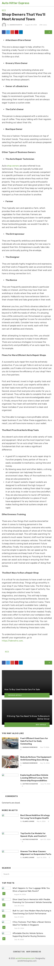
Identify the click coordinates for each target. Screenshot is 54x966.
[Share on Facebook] (4, 32)
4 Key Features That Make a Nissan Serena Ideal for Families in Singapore (32, 923)
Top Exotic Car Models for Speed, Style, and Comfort (33, 834)
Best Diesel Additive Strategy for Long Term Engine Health (35, 816)
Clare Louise (28, 821)
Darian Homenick (30, 747)
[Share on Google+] (12, 32)
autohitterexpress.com (25, 958)
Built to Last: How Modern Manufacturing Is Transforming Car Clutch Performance (32, 912)
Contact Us (19, 952)
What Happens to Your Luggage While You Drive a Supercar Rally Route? (31, 889)
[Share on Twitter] (8, 32)
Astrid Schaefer (30, 784)
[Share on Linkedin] (21, 32)
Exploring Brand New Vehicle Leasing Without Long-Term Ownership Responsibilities (34, 778)
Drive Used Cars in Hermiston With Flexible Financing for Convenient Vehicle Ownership (32, 900)
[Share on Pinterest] (16, 32)
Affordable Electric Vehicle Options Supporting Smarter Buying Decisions (29, 934)
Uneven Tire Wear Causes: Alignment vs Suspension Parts (35, 852)
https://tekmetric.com (12, 641)
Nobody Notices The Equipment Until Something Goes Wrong (35, 758)
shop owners (13, 166)
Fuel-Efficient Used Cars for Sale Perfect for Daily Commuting (34, 741)
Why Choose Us (33, 952)
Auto (4, 10)
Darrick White (16, 25)
